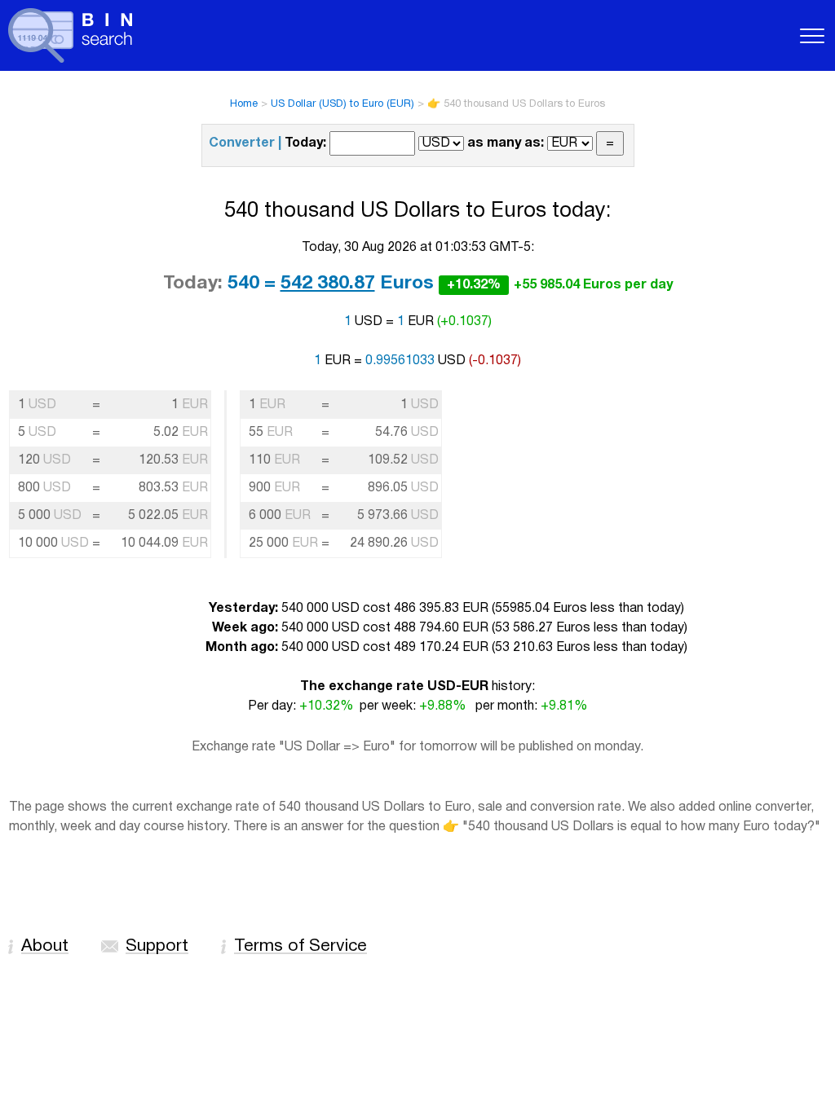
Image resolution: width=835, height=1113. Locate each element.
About (44, 946)
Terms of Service (300, 946)
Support (157, 946)
